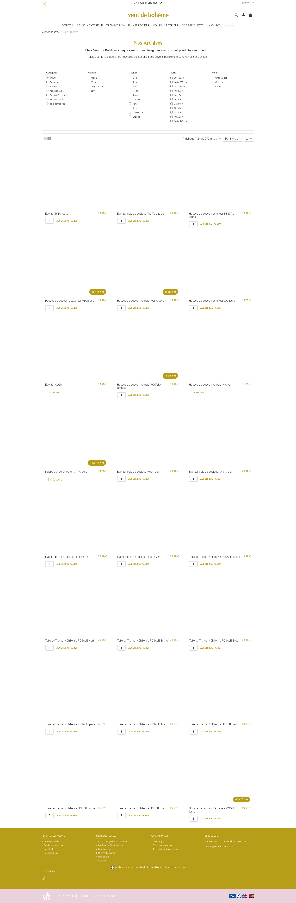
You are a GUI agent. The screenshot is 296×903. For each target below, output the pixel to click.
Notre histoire (50, 849)
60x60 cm (178, 108)
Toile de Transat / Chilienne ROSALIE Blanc (142, 640)
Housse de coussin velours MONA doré (140, 300)
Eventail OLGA (53, 384)
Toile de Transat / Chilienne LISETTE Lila (140, 808)
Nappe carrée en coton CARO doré (66, 471)
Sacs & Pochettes (58, 95)
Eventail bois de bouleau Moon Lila (138, 471)
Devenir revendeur (52, 841)
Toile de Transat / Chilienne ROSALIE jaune (70, 724)
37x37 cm (178, 103)
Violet (135, 91)
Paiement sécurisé (106, 853)
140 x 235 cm (180, 82)
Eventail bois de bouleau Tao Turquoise (140, 213)
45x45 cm (178, 112)
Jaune (136, 95)
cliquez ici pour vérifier (174, 867)
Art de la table (57, 91)
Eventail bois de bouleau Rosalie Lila (67, 556)
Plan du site (103, 856)
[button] (90, 25)
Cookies (102, 860)
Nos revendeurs (51, 853)
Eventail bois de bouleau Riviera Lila (210, 471)
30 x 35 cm (179, 78)
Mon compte (158, 841)
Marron (136, 99)
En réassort (55, 392)
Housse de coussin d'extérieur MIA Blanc (69, 300)
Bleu (135, 78)
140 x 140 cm (180, 121)
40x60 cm (178, 117)
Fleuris (218, 86)
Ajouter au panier (66, 221)
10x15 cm (178, 95)
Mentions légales (106, 849)
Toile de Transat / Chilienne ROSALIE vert (69, 640)
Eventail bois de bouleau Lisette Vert (139, 556)
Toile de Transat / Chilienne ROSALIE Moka (214, 556)
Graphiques (221, 78)
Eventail (53, 86)
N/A (93, 91)
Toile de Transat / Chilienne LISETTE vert (213, 724)
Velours (94, 82)
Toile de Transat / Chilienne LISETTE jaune (70, 808)
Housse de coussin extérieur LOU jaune (212, 300)
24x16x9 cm (180, 86)
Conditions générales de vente (112, 841)
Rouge (136, 82)
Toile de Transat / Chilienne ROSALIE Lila (141, 724)
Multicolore (138, 112)
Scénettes (220, 82)
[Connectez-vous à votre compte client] (243, 15)
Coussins (54, 82)
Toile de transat (57, 103)
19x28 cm (178, 91)
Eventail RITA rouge (57, 213)
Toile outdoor (97, 86)
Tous (53, 77)
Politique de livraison (162, 845)
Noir (135, 86)
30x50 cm (178, 99)
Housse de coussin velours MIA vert (210, 384)
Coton (94, 78)
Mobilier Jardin (57, 99)
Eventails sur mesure (53, 845)
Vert (135, 103)
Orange (136, 117)
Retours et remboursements (166, 849)
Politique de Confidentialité (110, 845)
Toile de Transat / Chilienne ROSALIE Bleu (213, 640)
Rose (135, 108)
